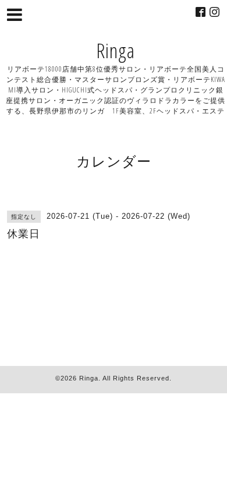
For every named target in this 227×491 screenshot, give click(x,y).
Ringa (115, 50)
